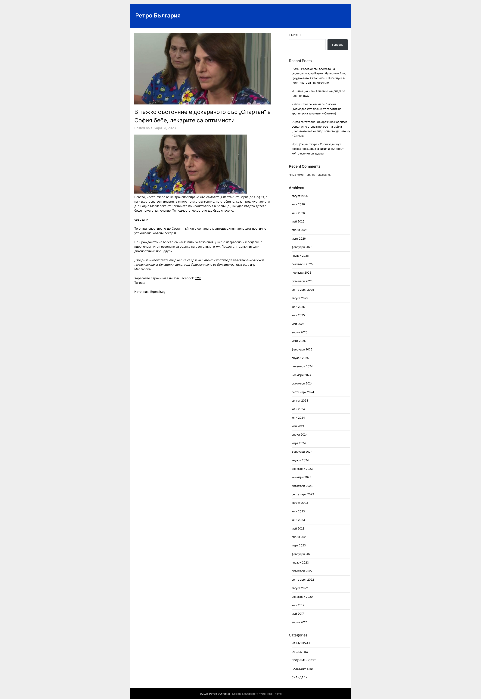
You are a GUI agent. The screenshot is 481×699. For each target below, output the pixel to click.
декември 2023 (302, 469)
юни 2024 (298, 417)
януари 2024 (300, 460)
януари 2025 (300, 358)
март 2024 (299, 443)
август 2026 (300, 196)
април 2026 (299, 230)
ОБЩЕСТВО (300, 652)
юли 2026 (298, 204)
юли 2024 (298, 409)
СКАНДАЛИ (300, 677)
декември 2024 (302, 366)
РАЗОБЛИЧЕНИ (302, 669)
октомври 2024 (302, 383)
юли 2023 (298, 511)
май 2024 (298, 426)
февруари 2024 (302, 451)
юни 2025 (298, 315)
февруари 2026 (302, 247)
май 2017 (298, 613)
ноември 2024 (301, 375)
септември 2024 (303, 392)
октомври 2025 (302, 281)
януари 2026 (300, 255)
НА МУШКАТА (301, 643)
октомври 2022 (302, 571)
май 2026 (298, 221)
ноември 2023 (301, 477)
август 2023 (300, 503)
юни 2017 (298, 605)
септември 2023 (303, 494)
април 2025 (299, 332)
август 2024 (300, 400)
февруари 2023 (302, 554)
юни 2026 (298, 213)
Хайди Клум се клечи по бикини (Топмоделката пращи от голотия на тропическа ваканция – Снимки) (316, 108)
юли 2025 (298, 307)
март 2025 (299, 341)
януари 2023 (300, 562)
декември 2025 (302, 264)
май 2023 (298, 528)
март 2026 (299, 238)
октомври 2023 (302, 486)
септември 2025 (303, 289)
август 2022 (300, 588)
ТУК (198, 278)
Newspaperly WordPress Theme (262, 693)
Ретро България (158, 15)
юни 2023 (298, 520)
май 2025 (298, 324)
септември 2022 (303, 579)
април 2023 (300, 537)
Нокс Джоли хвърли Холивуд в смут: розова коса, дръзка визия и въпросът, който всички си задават (318, 148)
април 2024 (300, 434)
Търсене (295, 35)
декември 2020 (302, 596)
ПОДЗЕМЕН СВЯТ (304, 660)
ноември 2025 (301, 272)
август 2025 (300, 298)
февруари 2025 (302, 349)
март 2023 (299, 545)
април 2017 (299, 622)
